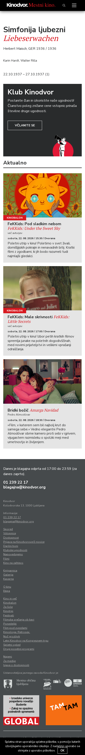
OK (62, 751)
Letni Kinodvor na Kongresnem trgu (25, 641)
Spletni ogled (11, 645)
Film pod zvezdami (15, 628)
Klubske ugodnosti (15, 550)
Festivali (8, 615)
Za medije (9, 661)
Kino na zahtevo (13, 563)
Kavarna (8, 579)
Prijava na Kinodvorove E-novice (23, 542)
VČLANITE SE (25, 125)
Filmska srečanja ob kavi (18, 620)
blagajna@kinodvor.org (24, 487)
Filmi (6, 559)
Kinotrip (8, 611)
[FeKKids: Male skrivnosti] (42, 288)
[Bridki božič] (42, 381)
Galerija (8, 575)
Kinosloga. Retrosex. (16, 632)
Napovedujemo (13, 554)
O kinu (7, 587)
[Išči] (64, 5)
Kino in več (10, 599)
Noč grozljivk (11, 636)
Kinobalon (15, 217)
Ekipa (6, 591)
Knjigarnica (10, 571)
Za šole (8, 607)
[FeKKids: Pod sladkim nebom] (42, 195)
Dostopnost (11, 538)
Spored (8, 529)
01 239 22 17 (15, 482)
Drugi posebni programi (18, 649)
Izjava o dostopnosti (16, 665)
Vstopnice (9, 533)
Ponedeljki (10, 624)
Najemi (7, 657)
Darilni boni (10, 546)
